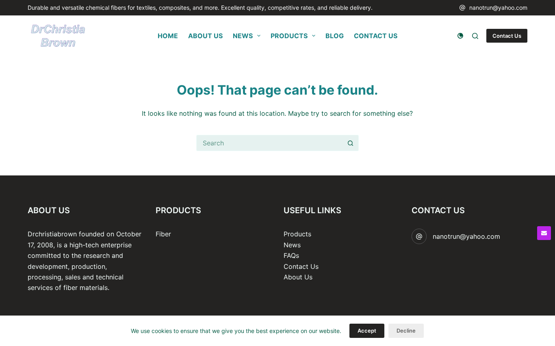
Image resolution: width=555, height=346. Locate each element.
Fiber (163, 234)
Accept (367, 330)
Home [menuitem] (168, 36)
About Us (298, 277)
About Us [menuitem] (205, 36)
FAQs (291, 255)
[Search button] (351, 143)
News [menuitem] (243, 36)
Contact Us (506, 35)
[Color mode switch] (460, 35)
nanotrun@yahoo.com (498, 7)
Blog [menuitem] (334, 36)
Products (297, 234)
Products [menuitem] (289, 36)
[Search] (475, 36)
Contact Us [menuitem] (375, 36)
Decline (406, 330)
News (292, 245)
